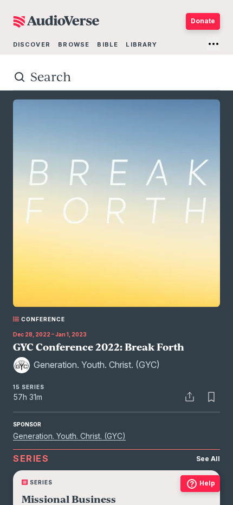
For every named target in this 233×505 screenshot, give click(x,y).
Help (207, 483)
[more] (213, 43)
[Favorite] (211, 396)
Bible (107, 44)
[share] (189, 396)
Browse (73, 44)
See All (208, 459)
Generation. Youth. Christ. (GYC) (69, 436)
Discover (31, 44)
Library (141, 44)
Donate (203, 21)
